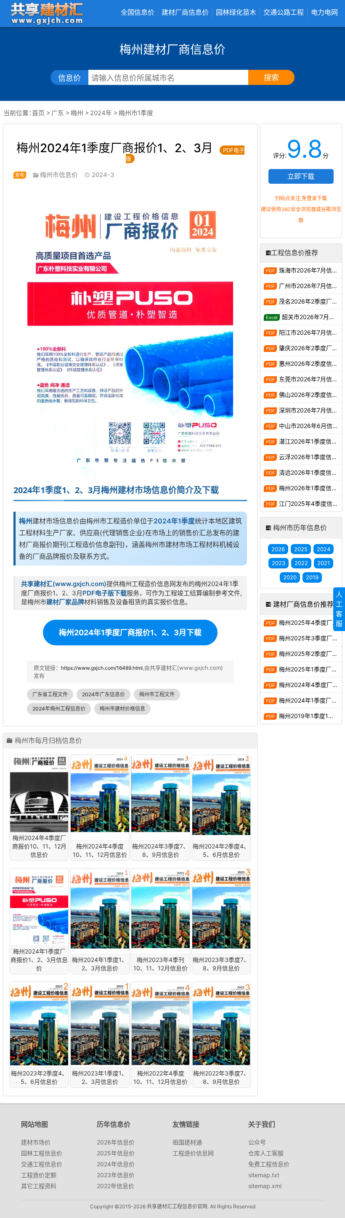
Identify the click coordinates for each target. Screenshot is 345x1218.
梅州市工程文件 (157, 694)
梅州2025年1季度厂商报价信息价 (310, 669)
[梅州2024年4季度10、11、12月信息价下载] (100, 793)
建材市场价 (35, 1142)
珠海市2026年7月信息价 (310, 270)
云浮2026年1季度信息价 (310, 456)
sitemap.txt (263, 1174)
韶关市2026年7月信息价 (312, 316)
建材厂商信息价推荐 (303, 604)
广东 (57, 113)
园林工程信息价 (41, 1153)
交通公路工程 (283, 12)
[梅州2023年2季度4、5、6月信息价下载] (39, 1023)
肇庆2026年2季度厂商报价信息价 (310, 347)
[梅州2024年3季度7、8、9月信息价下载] (160, 793)
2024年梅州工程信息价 (58, 708)
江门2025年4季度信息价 (310, 503)
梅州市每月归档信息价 (48, 741)
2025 (301, 549)
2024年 (101, 113)
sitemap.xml (264, 1185)
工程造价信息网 (193, 1153)
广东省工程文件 (50, 694)
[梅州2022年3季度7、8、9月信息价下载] (221, 1023)
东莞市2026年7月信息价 (310, 379)
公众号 (257, 1142)
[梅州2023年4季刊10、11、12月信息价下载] (160, 908)
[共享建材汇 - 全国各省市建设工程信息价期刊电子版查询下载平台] (47, 13)
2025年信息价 (116, 1153)
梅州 (77, 113)
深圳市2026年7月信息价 (310, 410)
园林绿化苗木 (236, 12)
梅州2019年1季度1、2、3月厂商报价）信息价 (310, 715)
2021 (323, 563)
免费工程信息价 (268, 1164)
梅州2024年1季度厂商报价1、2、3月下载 (130, 632)
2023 (278, 563)
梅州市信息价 (59, 175)
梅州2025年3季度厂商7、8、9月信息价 (310, 638)
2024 (323, 549)
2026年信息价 (116, 1142)
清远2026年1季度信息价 (310, 472)
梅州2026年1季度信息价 (310, 487)
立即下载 (300, 176)
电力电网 (324, 12)
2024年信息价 (116, 1164)
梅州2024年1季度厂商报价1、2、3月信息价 (310, 700)
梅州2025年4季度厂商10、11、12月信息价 (310, 622)
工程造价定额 (38, 1174)
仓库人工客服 (266, 1153)
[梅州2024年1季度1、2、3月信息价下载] (100, 909)
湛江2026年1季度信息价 (310, 441)
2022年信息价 (115, 1185)
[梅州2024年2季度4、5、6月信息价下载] (221, 795)
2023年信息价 (116, 1174)
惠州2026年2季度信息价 (310, 363)
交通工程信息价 (41, 1164)
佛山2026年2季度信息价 (310, 394)
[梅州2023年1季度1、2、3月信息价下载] (100, 1023)
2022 (301, 563)
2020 (290, 577)
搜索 (271, 77)
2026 (278, 549)
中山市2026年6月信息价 (310, 425)
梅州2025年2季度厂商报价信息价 (310, 653)
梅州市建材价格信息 (122, 708)
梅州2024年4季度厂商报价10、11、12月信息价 (310, 684)
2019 (312, 577)
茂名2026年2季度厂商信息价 (310, 301)
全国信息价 (137, 12)
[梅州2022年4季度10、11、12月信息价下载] (160, 1023)
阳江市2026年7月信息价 (310, 332)
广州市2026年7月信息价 (310, 285)
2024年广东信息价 (103, 694)
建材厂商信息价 (185, 12)
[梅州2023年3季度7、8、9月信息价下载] (221, 909)
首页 (38, 113)
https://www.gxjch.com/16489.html (102, 668)
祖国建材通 (187, 1142)
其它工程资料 (38, 1185)
